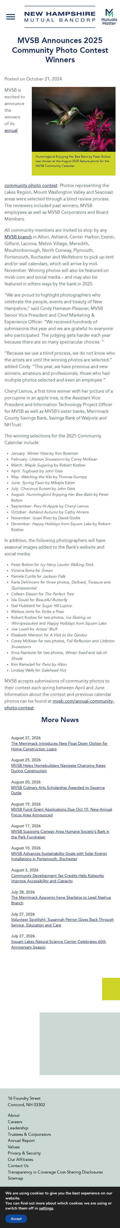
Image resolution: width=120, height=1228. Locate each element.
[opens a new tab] (109, 16)
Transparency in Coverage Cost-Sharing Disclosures (55, 1172)
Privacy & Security (24, 1153)
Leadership (18, 1127)
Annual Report (21, 1140)
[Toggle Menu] (10, 17)
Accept (16, 1219)
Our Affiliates (20, 1159)
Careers (15, 1121)
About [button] (14, 1115)
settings (46, 1208)
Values (14, 1146)
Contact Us (18, 1165)
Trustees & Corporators (29, 1134)
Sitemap (15, 1178)
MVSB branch (18, 237)
